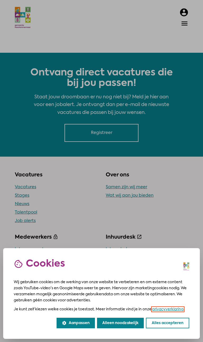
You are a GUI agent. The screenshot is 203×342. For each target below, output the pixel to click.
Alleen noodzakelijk (120, 323)
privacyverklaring (167, 309)
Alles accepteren (167, 323)
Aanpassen (76, 323)
